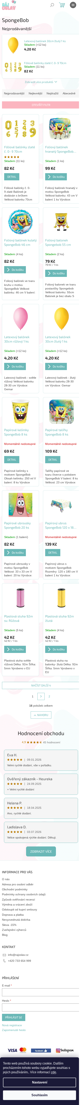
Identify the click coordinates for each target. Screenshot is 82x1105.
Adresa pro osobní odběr (17, 884)
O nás (6, 879)
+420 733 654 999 (19, 960)
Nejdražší (53, 93)
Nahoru (42, 715)
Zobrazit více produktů (39, 82)
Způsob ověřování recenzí (18, 899)
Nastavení (39, 1082)
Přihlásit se (13, 1017)
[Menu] (73, 5)
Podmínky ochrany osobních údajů (24, 894)
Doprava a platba (13, 914)
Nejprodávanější (14, 93)
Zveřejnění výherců (14, 929)
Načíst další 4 (41, 685)
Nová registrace (12, 1025)
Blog (5, 934)
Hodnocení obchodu (41, 733)
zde (53, 1072)
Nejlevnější (35, 93)
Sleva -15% (9, 924)
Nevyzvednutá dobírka (16, 919)
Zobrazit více (41, 851)
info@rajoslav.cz (18, 954)
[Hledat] (52, 5)
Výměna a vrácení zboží (17, 904)
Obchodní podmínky (14, 889)
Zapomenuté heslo (14, 1030)
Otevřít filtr (41, 105)
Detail (11, 176)
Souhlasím (39, 1095)
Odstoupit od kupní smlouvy (19, 909)
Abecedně (69, 93)
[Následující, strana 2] (41, 696)
